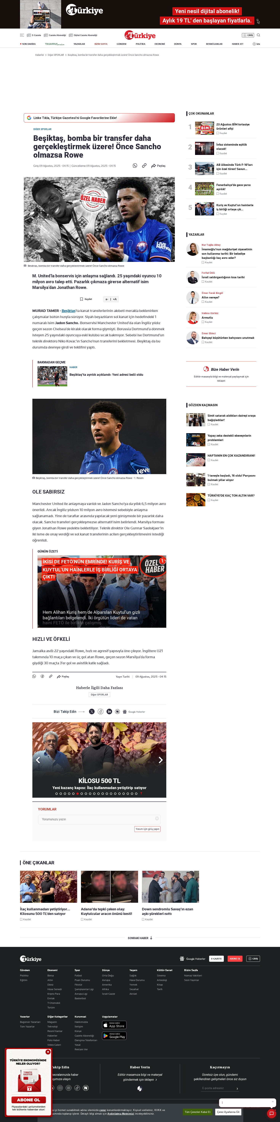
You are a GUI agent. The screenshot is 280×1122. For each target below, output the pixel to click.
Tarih (159, 989)
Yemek (133, 984)
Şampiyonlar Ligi (84, 989)
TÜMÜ (141, 794)
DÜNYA (178, 44)
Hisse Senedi (54, 989)
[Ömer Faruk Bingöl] (194, 297)
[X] (92, 712)
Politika (24, 975)
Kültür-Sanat (164, 970)
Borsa (50, 975)
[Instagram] (68, 1088)
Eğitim (23, 980)
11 (98, 794)
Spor (77, 970)
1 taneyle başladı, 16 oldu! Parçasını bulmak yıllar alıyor (231, 478)
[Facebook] (42, 677)
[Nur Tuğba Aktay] (194, 249)
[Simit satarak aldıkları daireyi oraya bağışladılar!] (195, 425)
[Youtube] (60, 1088)
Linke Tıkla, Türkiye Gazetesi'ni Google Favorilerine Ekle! (75, 118)
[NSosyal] (117, 711)
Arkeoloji (162, 980)
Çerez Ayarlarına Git (228, 1112)
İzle (258, 44)
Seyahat (134, 989)
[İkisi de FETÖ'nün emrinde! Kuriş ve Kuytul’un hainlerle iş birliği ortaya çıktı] (205, 208)
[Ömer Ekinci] (194, 337)
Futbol (78, 975)
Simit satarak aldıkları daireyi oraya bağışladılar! (232, 418)
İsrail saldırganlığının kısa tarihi (223, 277)
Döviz (50, 984)
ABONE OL (235, 958)
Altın (50, 980)
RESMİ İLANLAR (214, 44)
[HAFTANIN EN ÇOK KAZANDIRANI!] (195, 465)
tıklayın (221, 380)
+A (115, 299)
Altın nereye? (210, 297)
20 (136, 794)
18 (128, 794)
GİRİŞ (250, 35)
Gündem (25, 970)
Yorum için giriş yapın (147, 829)
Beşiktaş (69, 311)
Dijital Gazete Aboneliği (85, 35)
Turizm (51, 1007)
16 (119, 794)
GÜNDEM (121, 44)
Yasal (78, 1044)
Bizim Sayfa (191, 970)
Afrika (105, 989)
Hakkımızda (81, 1021)
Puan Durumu (82, 980)
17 (123, 794)
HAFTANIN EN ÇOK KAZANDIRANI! (231, 455)
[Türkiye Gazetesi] (140, 39)
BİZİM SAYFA (100, 44)
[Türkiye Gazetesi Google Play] (114, 1036)
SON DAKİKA (29, 44)
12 (103, 794)
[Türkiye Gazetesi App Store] (114, 1025)
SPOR (194, 44)
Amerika (107, 984)
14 (111, 794)
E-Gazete (36, 35)
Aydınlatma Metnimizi (120, 1113)
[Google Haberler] (134, 712)
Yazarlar (25, 1016)
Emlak (51, 998)
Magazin (52, 1021)
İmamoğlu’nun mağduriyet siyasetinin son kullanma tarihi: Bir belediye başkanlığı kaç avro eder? (227, 254)
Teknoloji (52, 1026)
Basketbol (80, 998)
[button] (160, 760)
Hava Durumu (137, 980)
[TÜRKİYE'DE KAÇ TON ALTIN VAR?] (195, 505)
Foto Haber (53, 1040)
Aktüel (133, 993)
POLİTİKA (140, 44)
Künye (78, 1031)
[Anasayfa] (30, 958)
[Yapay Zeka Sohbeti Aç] (271, 1113)
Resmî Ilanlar (54, 1031)
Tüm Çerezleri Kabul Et (197, 1112)
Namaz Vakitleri (193, 975)
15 (115, 794)
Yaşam (133, 970)
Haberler (52, 1035)
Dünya (106, 970)
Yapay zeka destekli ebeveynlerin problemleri (229, 438)
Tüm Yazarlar (27, 1026)
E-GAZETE (216, 958)
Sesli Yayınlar (191, 980)
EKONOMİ (160, 44)
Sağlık (133, 975)
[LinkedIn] (109, 712)
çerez (102, 1110)
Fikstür (78, 984)
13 (107, 794)
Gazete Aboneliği (57, 35)
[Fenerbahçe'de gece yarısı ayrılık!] (205, 188)
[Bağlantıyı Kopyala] (144, 165)
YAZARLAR (79, 44)
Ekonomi (52, 970)
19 (132, 794)
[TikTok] (77, 1088)
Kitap (160, 984)
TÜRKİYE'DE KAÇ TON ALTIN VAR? (231, 495)
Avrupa (106, 980)
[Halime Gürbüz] (194, 317)
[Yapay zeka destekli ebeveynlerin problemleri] (195, 445)
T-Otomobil (53, 1002)
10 (94, 794)
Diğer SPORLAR (42, 129)
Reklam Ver (81, 1049)
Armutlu (207, 317)
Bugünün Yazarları (30, 1021)
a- (107, 299)
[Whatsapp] (135, 165)
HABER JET (237, 44)
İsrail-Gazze (108, 993)
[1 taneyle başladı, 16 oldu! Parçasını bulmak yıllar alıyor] (195, 485)
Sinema (161, 975)
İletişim (79, 1026)
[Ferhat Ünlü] (194, 277)
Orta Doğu (108, 975)
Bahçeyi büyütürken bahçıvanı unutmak (228, 338)
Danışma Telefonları (86, 1040)
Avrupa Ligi (81, 993)
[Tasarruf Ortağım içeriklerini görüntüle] (54, 44)
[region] (140, 1113)
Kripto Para (53, 993)
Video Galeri (54, 1044)
